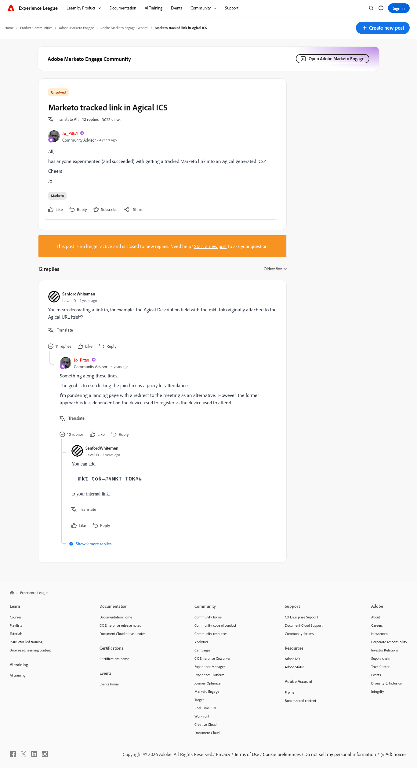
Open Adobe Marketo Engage (336, 58)
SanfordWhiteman (78, 293)
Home (9, 27)
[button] (383, 28)
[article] (161, 320)
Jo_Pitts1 (70, 133)
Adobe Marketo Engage (76, 27)
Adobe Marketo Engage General (124, 27)
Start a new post (210, 246)
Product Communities (36, 27)
